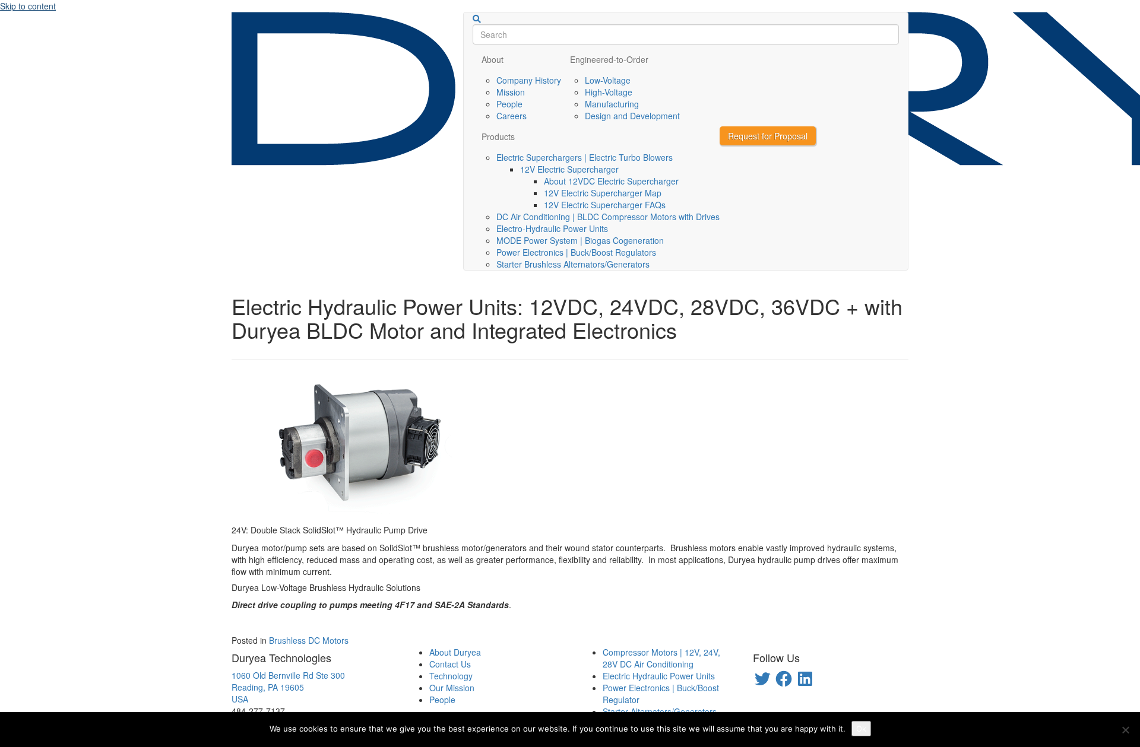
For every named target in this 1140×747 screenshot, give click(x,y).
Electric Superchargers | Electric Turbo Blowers (584, 157)
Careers (511, 116)
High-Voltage (608, 92)
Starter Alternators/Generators (660, 711)
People (509, 104)
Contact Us (450, 664)
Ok (861, 728)
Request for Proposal (768, 136)
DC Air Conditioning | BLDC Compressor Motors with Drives (608, 216)
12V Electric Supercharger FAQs (605, 205)
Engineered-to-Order (609, 59)
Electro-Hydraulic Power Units (552, 228)
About (493, 59)
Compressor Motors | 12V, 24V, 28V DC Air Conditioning (661, 658)
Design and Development (632, 116)
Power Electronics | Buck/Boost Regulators (576, 252)
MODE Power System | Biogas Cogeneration (580, 240)
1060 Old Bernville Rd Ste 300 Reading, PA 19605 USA (288, 687)
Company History (528, 80)
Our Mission (451, 688)
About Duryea (455, 652)
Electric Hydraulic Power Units (659, 676)
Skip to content (28, 6)
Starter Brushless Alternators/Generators (573, 264)
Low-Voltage (608, 80)
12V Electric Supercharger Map (602, 193)
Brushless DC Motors (309, 640)
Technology (451, 676)
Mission (510, 92)
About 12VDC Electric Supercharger (611, 181)
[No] (1125, 730)
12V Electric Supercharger (569, 169)
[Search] (477, 19)
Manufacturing (612, 104)
